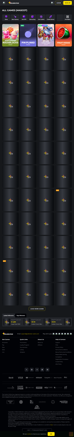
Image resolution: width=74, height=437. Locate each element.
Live (3, 352)
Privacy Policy (59, 347)
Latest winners (9, 315)
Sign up (67, 3)
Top (3, 345)
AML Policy (59, 364)
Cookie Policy (59, 361)
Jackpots (22, 352)
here (51, 424)
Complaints (59, 357)
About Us (40, 342)
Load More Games (37, 309)
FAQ (57, 345)
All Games (5, 342)
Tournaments (23, 347)
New (3, 347)
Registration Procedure (62, 359)
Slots (3, 349)
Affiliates (40, 345)
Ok (51, 434)
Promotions (23, 342)
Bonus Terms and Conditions (63, 352)
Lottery (22, 349)
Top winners (21, 315)
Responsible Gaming (61, 354)
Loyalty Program (24, 345)
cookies (29, 434)
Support (58, 342)
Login (59, 3)
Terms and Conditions (62, 349)
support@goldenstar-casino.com (30, 333)
